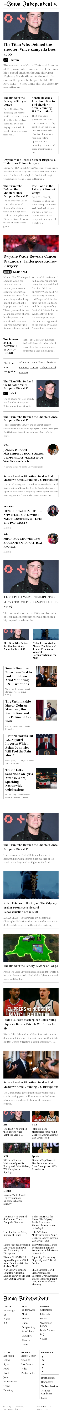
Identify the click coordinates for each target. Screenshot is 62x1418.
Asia (5, 534)
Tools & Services (49, 1386)
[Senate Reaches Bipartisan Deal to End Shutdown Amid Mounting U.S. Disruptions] (46, 676)
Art (5, 59)
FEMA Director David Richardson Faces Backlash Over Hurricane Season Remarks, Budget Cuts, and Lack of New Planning (45, 1277)
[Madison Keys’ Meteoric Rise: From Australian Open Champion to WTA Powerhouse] (45, 1148)
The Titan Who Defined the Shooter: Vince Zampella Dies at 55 (29, 49)
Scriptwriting (28, 1327)
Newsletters (47, 1381)
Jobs (5, 1377)
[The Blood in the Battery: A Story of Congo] (31, 948)
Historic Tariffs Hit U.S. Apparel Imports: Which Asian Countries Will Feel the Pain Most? (23, 517)
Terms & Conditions (46, 1392)
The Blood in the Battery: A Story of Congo (15, 101)
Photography (28, 1372)
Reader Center (28, 1355)
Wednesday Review (46, 1324)
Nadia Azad (20, 272)
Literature (27, 1335)
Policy (44, 1397)
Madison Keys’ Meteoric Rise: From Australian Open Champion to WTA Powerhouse (44, 1164)
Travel (6, 1385)
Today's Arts (28, 1309)
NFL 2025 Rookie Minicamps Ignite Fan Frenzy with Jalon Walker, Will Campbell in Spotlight (16, 1166)
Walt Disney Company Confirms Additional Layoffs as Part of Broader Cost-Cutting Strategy (16, 1274)
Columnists (46, 1309)
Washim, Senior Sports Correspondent (23, 466)
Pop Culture (28, 1331)
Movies (25, 1318)
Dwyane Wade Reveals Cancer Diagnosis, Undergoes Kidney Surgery (29, 161)
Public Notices (47, 1329)
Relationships (10, 1381)
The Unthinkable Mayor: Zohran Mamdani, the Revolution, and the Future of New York (18, 711)
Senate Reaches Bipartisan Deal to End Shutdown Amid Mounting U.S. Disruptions (43, 104)
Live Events (27, 1364)
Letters (43, 1318)
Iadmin (14, 60)
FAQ (42, 1334)
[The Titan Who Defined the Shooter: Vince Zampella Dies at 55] (31, 26)
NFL (5, 1156)
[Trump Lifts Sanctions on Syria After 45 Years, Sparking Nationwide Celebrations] (46, 778)
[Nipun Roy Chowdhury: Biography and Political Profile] (53, 538)
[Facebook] (42, 1356)
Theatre (26, 1340)
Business (8, 506)
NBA (6, 445)
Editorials (45, 1314)
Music (25, 1314)
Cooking (25, 1359)
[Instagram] (42, 1359)
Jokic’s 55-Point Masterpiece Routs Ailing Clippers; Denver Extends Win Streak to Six (23, 455)
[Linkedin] (42, 1363)
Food (6, 1368)
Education (8, 1355)
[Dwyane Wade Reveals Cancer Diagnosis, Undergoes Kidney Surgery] (31, 243)
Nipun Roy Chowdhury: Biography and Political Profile (22, 543)
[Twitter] (42, 1370)
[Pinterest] (42, 1367)
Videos (43, 1338)
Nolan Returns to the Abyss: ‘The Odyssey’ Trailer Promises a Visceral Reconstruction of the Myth (44, 650)
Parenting (8, 1390)
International (48, 1377)
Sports (35, 1156)
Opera (25, 1344)
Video (24, 1368)
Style (5, 1364)
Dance (25, 1322)
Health (7, 271)
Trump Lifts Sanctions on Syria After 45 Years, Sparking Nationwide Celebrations (19, 780)
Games (6, 1359)
